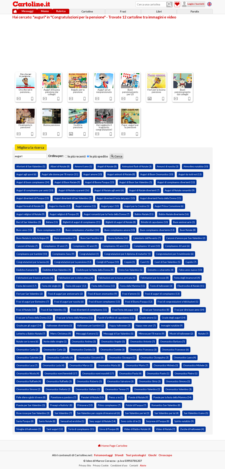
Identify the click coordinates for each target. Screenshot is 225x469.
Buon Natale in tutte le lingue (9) (32, 238)
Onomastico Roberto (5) (89, 381)
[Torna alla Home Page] (31, 4)
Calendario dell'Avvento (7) (147, 238)
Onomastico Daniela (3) (83, 349)
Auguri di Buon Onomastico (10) (156, 174)
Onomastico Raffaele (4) (28, 381)
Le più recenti (76, 156)
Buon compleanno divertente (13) (157, 230)
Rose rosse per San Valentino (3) (32, 413)
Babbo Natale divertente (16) (174, 214)
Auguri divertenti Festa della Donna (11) (160, 198)
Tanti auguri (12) (54, 429)
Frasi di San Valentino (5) (53, 309)
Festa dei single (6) (51, 285)
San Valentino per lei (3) (137, 413)
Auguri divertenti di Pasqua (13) (32, 198)
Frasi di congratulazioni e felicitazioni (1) (178, 301)
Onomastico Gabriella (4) (60, 357)
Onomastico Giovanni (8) (91, 357)
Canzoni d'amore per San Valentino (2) (185, 238)
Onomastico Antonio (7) (142, 341)
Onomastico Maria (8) (109, 365)
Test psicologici (136, 455)
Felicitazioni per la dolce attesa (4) (75, 277)
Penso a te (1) (116, 397)
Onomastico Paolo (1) (158, 373)
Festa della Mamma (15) (132, 285)
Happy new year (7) (146, 325)
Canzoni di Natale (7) (27, 246)
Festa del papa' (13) (76, 285)
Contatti (133, 465)
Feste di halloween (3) (161, 285)
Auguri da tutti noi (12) (190, 174)
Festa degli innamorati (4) (187, 277)
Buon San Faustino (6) (92, 238)
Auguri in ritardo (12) (59, 206)
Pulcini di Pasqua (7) (136, 405)
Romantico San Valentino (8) (166, 405)
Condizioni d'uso (118, 465)
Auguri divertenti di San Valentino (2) (73, 198)
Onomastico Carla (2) (27, 349)
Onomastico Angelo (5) (113, 341)
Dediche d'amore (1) (26, 269)
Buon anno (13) (24, 230)
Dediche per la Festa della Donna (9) (94, 269)
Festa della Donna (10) (103, 285)
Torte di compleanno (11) (81, 429)
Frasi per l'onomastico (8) (156, 309)
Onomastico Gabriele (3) (29, 357)
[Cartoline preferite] (177, 4)
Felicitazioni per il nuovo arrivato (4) (34, 277)
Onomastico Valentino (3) (178, 389)
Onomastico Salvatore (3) (120, 381)
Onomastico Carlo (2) (55, 349)
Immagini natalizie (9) (172, 325)
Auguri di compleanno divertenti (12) (176, 182)
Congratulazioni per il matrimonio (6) (175, 253)
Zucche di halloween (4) (192, 429)
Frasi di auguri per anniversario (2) (65, 293)
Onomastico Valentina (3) (147, 389)
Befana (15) (52, 222)
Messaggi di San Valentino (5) (118, 333)
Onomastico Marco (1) (81, 365)
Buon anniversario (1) (184, 222)
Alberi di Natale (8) (60, 166)
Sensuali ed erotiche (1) (72, 421)
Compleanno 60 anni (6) (177, 246)
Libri (159, 11)
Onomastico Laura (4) (185, 357)
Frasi (123, 11)
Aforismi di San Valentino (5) (30, 166)
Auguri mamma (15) (86, 206)
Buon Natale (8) (188, 230)
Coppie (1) (129, 262)
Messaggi (27, 11)
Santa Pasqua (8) (25, 421)
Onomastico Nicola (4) (27, 373)
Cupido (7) (190, 262)
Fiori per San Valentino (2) (29, 293)
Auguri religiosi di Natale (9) (30, 214)
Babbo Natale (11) (144, 214)
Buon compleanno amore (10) (119, 230)
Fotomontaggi (103, 455)
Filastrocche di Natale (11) (191, 285)
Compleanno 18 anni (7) (55, 246)
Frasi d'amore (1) (131, 293)
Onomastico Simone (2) (28, 389)
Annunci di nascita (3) (167, 166)
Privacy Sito (85, 465)
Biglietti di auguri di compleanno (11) (81, 222)
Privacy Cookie (100, 465)
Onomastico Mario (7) (137, 365)
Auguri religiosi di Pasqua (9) (64, 214)
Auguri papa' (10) (110, 206)
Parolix (195, 11)
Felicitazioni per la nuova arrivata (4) (116, 277)
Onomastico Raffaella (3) (59, 381)
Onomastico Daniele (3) (112, 349)
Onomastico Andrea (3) (84, 341)
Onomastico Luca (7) (26, 365)
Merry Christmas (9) (60, 333)
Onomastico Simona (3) (178, 381)
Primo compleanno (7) (109, 405)
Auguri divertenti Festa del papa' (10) (116, 198)
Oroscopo (165, 455)
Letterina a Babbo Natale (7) (30, 333)
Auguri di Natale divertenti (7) (144, 190)
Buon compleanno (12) (48, 230)
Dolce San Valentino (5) (130, 269)
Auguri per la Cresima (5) (136, 206)
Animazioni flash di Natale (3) (137, 166)
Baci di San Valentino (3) (28, 222)
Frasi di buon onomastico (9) (102, 293)
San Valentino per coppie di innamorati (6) (98, 413)
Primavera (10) (85, 405)
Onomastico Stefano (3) (88, 389)
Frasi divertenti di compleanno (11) (89, 309)
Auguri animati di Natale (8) (121, 174)
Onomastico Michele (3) (195, 365)
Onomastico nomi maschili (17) (98, 373)
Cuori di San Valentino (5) (167, 262)
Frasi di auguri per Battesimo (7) (32, 301)
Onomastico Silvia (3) (150, 381)
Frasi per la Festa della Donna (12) (33, 317)
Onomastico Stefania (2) (58, 389)
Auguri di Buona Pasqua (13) (99, 182)
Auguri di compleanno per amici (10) (34, 190)
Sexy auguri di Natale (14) (102, 421)
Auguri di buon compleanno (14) (32, 182)
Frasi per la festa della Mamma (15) (75, 317)
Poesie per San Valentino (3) (30, 405)
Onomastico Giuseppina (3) (154, 357)
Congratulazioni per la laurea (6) (32, 262)
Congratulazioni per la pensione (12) (72, 262)
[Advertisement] (112, 45)
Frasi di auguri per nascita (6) (69, 301)
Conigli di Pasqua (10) (108, 262)
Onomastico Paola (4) (130, 373)
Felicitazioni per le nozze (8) (155, 277)
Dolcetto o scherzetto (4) (160, 269)
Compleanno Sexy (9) (63, 253)
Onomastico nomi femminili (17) (60, 373)
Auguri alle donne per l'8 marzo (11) (60, 174)
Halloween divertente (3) (59, 325)
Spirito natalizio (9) (184, 421)
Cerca (118, 156)
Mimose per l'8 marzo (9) (151, 333)
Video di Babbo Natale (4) (137, 429)
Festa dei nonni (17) (26, 285)
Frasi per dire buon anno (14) (189, 309)
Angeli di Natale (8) (107, 166)
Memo (45, 11)
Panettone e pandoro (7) (63, 397)
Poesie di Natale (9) (138, 397)
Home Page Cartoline (114, 445)
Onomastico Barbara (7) (172, 341)
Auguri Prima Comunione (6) (169, 206)
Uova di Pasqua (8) (109, 429)
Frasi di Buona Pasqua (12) (138, 301)
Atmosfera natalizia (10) (196, 166)
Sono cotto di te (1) (131, 421)
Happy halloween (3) (119, 325)
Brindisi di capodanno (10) (154, 222)
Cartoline (87, 11)
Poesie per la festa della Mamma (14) (172, 397)
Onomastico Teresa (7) (117, 389)
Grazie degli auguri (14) (173, 317)
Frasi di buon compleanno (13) (104, 301)
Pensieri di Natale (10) (92, 397)
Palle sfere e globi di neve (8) (31, 397)
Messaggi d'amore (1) (87, 333)
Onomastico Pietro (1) (186, 373)
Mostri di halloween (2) (181, 333)
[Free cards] (209, 3)
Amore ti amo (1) (83, 166)
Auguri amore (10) (92, 174)
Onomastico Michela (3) (166, 365)
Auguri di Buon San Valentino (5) (135, 182)
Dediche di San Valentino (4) (57, 269)
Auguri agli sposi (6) (26, 174)
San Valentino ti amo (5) (196, 413)
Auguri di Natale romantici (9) (180, 190)
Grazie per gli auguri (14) (28, 325)
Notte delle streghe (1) (55, 341)
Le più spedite (98, 156)
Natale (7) (203, 333)
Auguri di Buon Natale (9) (67, 182)
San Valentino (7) (63, 413)
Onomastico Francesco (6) (175, 349)
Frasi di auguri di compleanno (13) (162, 293)
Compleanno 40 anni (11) (115, 246)
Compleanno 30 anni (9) (85, 246)
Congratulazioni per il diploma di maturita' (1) (127, 253)
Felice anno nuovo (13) (190, 269)
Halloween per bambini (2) (90, 325)
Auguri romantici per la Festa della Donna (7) (106, 214)
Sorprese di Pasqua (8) (157, 421)
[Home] (15, 11)
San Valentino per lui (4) (167, 413)
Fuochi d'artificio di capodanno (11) (116, 317)
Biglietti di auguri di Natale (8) (121, 222)
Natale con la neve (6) (27, 341)
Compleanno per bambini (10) (31, 253)
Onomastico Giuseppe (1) (122, 357)
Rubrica (61, 11)
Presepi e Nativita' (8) (61, 405)
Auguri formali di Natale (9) (30, 206)
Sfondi (119, 455)
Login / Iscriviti (195, 3)
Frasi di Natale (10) (26, 309)
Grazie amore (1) (147, 317)
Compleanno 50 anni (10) (147, 246)
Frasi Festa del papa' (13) (125, 309)
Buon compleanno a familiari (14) (82, 230)
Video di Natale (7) (165, 429)
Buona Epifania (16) (118, 238)
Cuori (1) (144, 262)
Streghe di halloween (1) (28, 429)
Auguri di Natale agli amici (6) (109, 190)
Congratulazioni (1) (89, 253)
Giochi (152, 455)
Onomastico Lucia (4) (53, 365)
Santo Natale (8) (47, 421)
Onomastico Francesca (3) (143, 349)
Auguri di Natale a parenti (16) (74, 190)
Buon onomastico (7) (64, 238)
